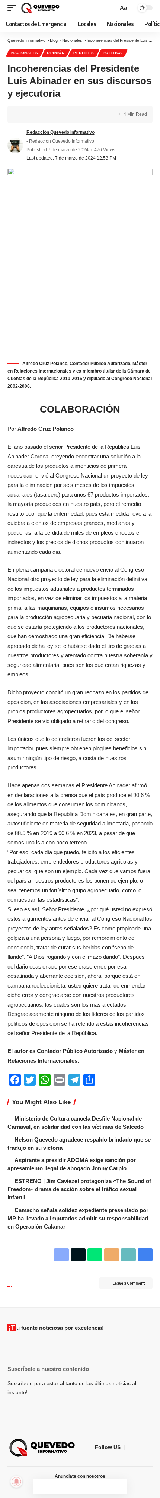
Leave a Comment (128, 1283)
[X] (139, 1447)
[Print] (93, 114)
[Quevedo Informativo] (41, 8)
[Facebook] (131, 1447)
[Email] (70, 114)
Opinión (56, 53)
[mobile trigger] (13, 8)
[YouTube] (148, 1447)
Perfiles (83, 53)
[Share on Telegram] (59, 114)
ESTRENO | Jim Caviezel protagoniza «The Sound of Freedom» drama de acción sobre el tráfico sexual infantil (79, 1189)
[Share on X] (36, 114)
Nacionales (24, 53)
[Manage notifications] (16, 1482)
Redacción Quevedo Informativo (60, 132)
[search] (111, 8)
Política (112, 53)
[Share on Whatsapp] (47, 114)
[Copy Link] (82, 114)
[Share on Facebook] (24, 114)
